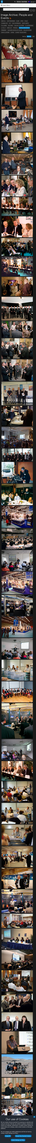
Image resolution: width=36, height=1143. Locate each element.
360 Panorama (11, 21)
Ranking (29, 36)
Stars (12, 32)
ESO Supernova (16, 23)
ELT (10, 23)
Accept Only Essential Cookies (23, 1136)
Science (19, 1)
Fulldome (4, 25)
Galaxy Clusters (19, 25)
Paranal (15, 27)
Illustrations (29, 25)
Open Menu (6, 5)
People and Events (24, 27)
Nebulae (9, 27)
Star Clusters (5, 32)
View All (3, 21)
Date (33, 36)
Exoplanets (25, 23)
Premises (3, 30)
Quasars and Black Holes (15, 30)
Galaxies (10, 25)
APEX (22, 21)
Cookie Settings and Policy (18, 1140)
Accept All (7, 1136)
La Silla (3, 27)
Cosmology (4, 23)
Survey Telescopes (20, 32)
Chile (26, 21)
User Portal (24, 1)
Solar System (27, 30)
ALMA (17, 21)
